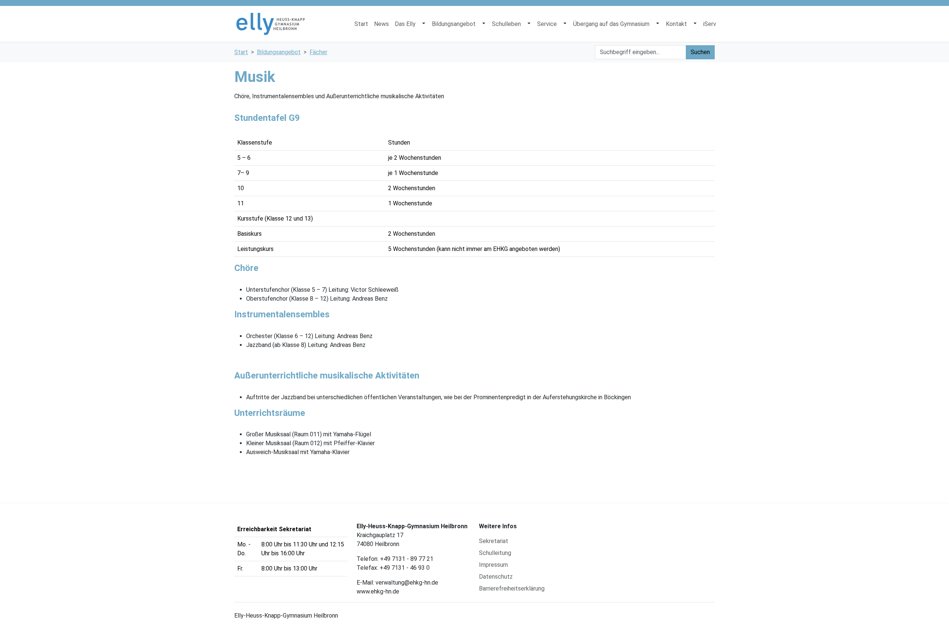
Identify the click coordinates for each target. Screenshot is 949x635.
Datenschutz (496, 576)
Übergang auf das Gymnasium (611, 23)
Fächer (318, 52)
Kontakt (676, 23)
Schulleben (506, 23)
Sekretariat (493, 541)
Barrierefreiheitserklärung (512, 588)
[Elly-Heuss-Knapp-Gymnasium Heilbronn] (270, 24)
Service (547, 23)
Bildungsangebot (454, 23)
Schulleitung (495, 552)
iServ (709, 23)
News (381, 23)
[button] (424, 24)
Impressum (493, 564)
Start (361, 23)
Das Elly (405, 23)
